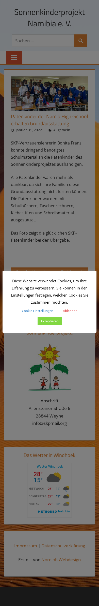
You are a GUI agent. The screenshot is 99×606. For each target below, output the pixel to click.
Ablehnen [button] (70, 310)
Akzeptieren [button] (50, 321)
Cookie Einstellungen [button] (37, 310)
